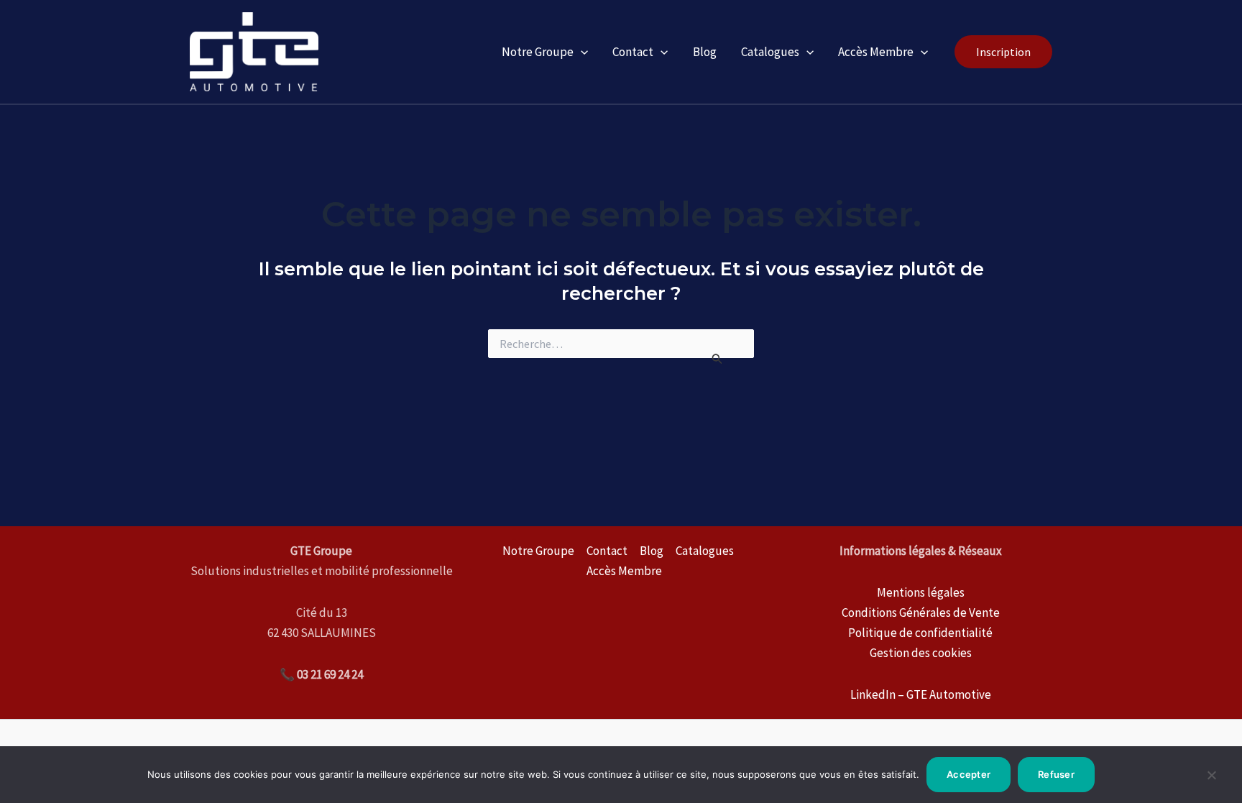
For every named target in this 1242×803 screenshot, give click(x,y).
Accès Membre (876, 52)
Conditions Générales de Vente (921, 612)
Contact (632, 52)
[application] (581, 52)
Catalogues (770, 52)
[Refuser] (1211, 781)
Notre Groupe (538, 52)
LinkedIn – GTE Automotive (920, 694)
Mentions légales (921, 592)
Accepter (968, 774)
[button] (1003, 51)
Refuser (1056, 774)
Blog (705, 52)
